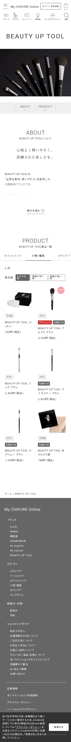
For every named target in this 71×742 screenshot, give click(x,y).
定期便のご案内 (19, 664)
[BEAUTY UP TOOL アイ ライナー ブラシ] (52, 360)
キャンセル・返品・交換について (27, 655)
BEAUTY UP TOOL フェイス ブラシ (51, 330)
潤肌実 (14, 536)
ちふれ (14, 526)
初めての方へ (17, 631)
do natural (16, 550)
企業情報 (12, 688)
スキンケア (16, 571)
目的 (12, 615)
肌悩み (14, 610)
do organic (17, 545)
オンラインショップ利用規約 (22, 695)
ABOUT (25, 106)
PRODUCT (45, 106)
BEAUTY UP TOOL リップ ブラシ (18, 385)
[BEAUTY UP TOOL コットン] (19, 299)
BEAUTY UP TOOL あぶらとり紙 (51, 452)
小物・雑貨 (38, 255)
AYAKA (14, 531)
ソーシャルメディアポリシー (22, 709)
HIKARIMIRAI (18, 541)
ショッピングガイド (18, 623)
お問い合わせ (17, 674)
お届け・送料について (22, 650)
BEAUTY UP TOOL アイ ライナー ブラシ (51, 391)
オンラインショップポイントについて (30, 659)
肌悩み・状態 (15, 603)
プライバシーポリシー (19, 702)
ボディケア (64, 255)
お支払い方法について (22, 645)
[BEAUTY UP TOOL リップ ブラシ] (19, 360)
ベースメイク (17, 576)
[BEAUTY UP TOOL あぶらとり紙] (52, 421)
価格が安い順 (38, 277)
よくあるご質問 (18, 669)
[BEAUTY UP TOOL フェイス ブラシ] (52, 299)
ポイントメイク (12, 255)
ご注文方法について (21, 640)
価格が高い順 (56, 277)
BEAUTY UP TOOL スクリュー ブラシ (18, 452)
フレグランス (17, 595)
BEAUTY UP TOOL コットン (18, 324)
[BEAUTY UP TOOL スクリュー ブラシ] (19, 421)
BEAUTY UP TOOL (21, 555)
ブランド (12, 519)
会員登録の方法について (24, 636)
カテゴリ (12, 563)
